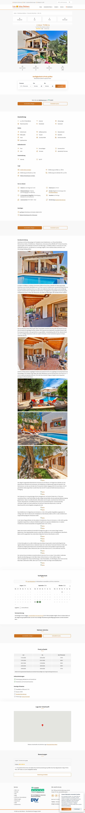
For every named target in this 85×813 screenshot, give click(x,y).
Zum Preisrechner (31, 581)
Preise (49, 19)
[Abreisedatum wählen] (52, 86)
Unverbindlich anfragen (29, 103)
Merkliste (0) (69, 7)
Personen (21, 83)
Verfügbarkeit (19, 19)
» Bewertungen (17, 799)
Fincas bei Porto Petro (31, 13)
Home (40, 7)
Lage (34, 19)
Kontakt (56, 7)
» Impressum (17, 801)
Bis (45, 83)
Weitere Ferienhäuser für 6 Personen (28, 215)
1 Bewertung (46, 28)
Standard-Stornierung (60, 200)
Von (34, 83)
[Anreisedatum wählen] (41, 86)
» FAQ (15, 793)
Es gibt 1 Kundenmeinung (20, 760)
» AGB (15, 802)
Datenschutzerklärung (66, 805)
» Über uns (16, 790)
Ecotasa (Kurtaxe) (25, 696)
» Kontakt (16, 792)
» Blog (15, 795)
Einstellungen (77, 809)
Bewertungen (64, 19)
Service (61, 7)
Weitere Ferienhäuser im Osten (27, 175)
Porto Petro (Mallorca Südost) (42, 27)
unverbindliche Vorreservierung (35, 615)
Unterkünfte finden (48, 7)
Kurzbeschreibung (53, 192)
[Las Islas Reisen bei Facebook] (52, 795)
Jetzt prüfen (60, 86)
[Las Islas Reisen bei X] (56, 795)
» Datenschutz (17, 804)
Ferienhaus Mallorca (22, 13)
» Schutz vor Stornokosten (20, 797)
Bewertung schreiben (42, 774)
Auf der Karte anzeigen (25, 169)
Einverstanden (66, 809)
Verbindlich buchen (54, 103)
